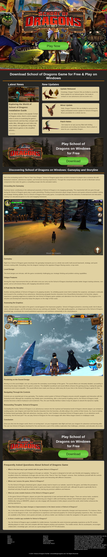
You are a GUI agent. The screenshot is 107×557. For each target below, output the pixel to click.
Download (73, 161)
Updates (9, 539)
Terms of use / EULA (49, 543)
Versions (9, 540)
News (9, 537)
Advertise (45, 539)
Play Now (53, 46)
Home (9, 536)
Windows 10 (10, 542)
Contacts (45, 537)
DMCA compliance (48, 540)
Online (9, 543)
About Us (45, 536)
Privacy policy (47, 542)
